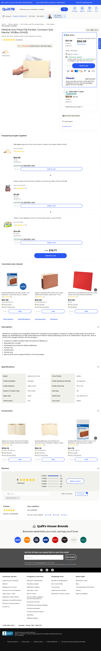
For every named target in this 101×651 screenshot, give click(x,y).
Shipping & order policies (10, 597)
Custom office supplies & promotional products (35, 597)
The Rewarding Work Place (85, 587)
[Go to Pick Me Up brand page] (36, 540)
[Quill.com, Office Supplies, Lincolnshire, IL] (7, 633)
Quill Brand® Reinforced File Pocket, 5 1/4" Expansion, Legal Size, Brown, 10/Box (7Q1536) (82, 442)
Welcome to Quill (81, 580)
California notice (38, 641)
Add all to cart (50, 256)
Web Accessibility (81, 593)
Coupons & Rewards (20, 16)
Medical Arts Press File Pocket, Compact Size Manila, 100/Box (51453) (40, 144)
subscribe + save (32, 590)
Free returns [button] (68, 121)
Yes (48, 515)
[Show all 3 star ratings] (53, 481)
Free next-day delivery (72, 115)
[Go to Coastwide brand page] (27, 540)
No (56, 515)
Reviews (54, 319)
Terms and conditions (40, 562)
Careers (78, 590)
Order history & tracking (10, 580)
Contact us (6, 606)
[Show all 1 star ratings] (53, 486)
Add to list (67, 126)
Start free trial (90, 79)
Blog (77, 584)
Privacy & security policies (11, 603)
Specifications (24, 319)
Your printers (55, 587)
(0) (61, 478)
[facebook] (52, 570)
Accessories (40, 319)
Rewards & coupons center (60, 593)
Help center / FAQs (8, 593)
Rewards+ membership (34, 580)
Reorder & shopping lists (59, 580)
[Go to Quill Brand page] (17, 540)
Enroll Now (81, 44)
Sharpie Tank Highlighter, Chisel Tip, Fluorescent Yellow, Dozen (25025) (37, 218)
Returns (5, 584)
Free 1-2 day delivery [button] (9, 307)
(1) (61, 476)
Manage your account (9, 587)
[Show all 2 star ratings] (53, 483)
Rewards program (33, 584)
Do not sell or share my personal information (74, 641)
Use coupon (70, 557)
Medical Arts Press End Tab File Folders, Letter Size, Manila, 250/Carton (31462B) (15, 442)
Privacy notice (26, 641)
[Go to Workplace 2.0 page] (83, 540)
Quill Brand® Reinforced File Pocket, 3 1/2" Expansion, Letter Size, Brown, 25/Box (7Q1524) (16, 293)
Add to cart (83, 66)
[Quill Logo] (8, 9)
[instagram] (41, 570)
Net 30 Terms (31, 593)
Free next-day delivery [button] (43, 307)
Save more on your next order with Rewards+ (17, 2)
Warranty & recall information (12, 600)
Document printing (33, 602)
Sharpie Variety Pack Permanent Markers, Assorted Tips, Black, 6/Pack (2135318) (40, 181)
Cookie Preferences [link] (52, 641)
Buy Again (40, 16)
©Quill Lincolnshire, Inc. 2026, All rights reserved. (28, 634)
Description (8, 319)
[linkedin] (47, 570)
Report (65, 515)
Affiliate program (32, 618)
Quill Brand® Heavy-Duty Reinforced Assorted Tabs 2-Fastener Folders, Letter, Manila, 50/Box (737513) (49, 442)
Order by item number (58, 590)
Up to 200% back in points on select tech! (50, 2)
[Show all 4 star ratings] (53, 478)
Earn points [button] (92, 30)
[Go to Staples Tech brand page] (64, 540)
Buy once (70, 35)
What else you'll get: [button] (73, 107)
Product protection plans (35, 611)
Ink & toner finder (57, 584)
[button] (64, 9)
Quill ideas (30, 615)
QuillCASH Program (33, 587)
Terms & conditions (12, 641)
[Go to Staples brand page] (55, 540)
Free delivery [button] (73, 307)
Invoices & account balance (11, 590)
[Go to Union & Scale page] (74, 540)
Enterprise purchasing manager (37, 605)
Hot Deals (31, 16)
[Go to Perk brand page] (45, 540)
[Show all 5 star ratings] (53, 475)
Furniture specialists (33, 608)
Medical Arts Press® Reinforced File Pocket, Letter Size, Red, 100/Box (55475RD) (83, 293)
